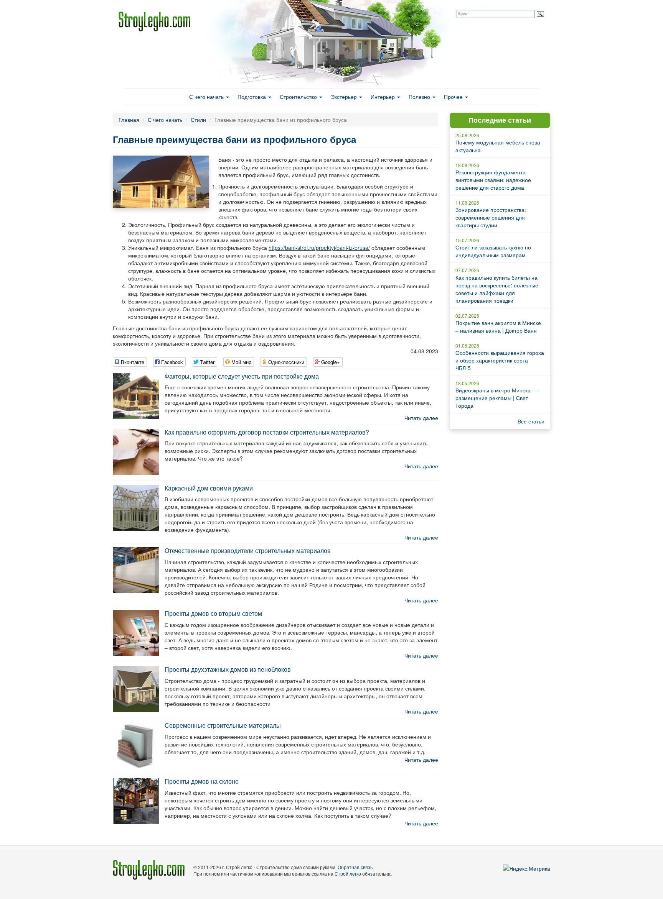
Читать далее (421, 418)
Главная (129, 119)
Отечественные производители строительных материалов (248, 550)
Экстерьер (344, 96)
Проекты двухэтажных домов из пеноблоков (228, 669)
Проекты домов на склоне (202, 781)
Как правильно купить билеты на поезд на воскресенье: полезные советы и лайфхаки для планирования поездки (496, 289)
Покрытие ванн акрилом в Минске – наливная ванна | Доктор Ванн (498, 326)
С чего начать (207, 96)
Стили (198, 119)
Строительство (299, 96)
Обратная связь (355, 867)
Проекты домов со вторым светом (213, 613)
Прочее (454, 96)
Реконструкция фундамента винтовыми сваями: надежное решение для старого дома (493, 179)
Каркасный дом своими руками (209, 488)
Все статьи (531, 421)
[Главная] (157, 21)
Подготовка (252, 96)
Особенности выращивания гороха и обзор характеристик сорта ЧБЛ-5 (499, 360)
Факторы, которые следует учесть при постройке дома (242, 376)
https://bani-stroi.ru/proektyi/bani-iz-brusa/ (319, 247)
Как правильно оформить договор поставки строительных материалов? (267, 432)
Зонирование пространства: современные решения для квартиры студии (490, 217)
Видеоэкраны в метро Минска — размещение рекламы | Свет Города (496, 397)
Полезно (420, 96)
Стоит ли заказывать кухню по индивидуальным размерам (493, 251)
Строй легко (348, 873)
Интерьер (383, 96)
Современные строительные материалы (223, 725)
